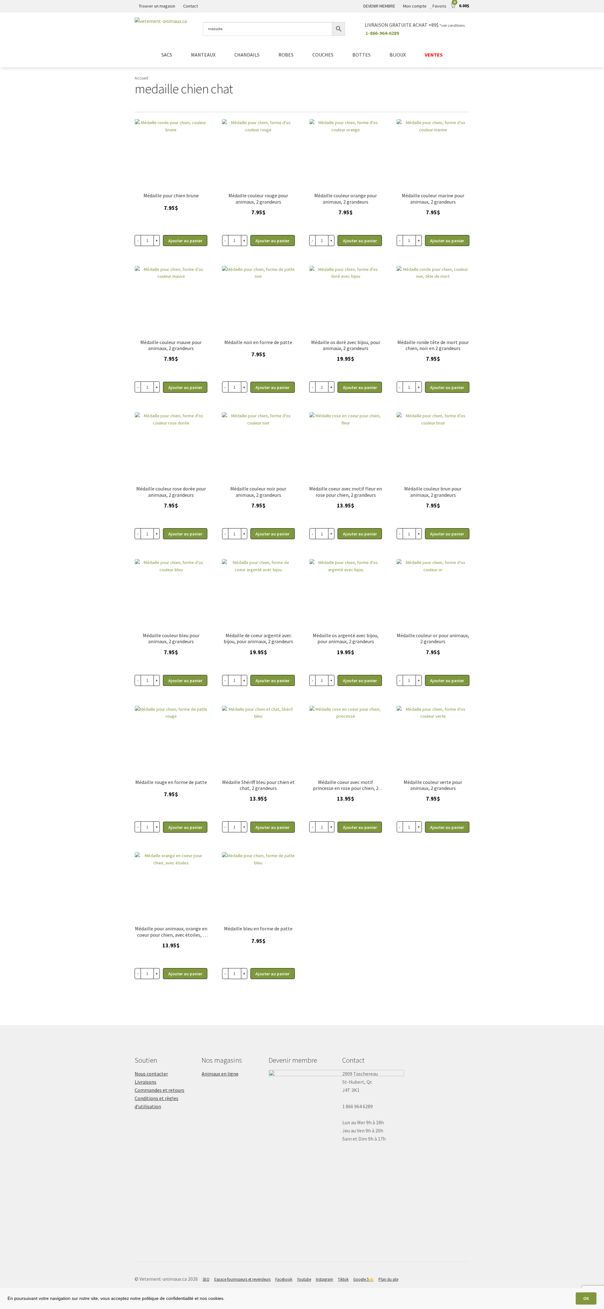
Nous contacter (151, 1074)
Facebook (283, 1279)
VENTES (434, 55)
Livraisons (145, 1082)
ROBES (286, 55)
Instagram (324, 1279)
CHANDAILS (247, 55)
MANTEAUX (203, 55)
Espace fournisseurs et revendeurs (242, 1279)
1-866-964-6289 (382, 33)
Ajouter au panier (185, 241)
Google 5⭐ (363, 1279)
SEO (206, 1279)
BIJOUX (397, 55)
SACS (166, 55)
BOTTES (361, 55)
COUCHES (322, 55)
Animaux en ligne (220, 1074)
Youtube (304, 1279)
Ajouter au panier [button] (272, 387)
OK (586, 1298)
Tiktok (343, 1279)
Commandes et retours (159, 1090)
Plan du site (388, 1279)
